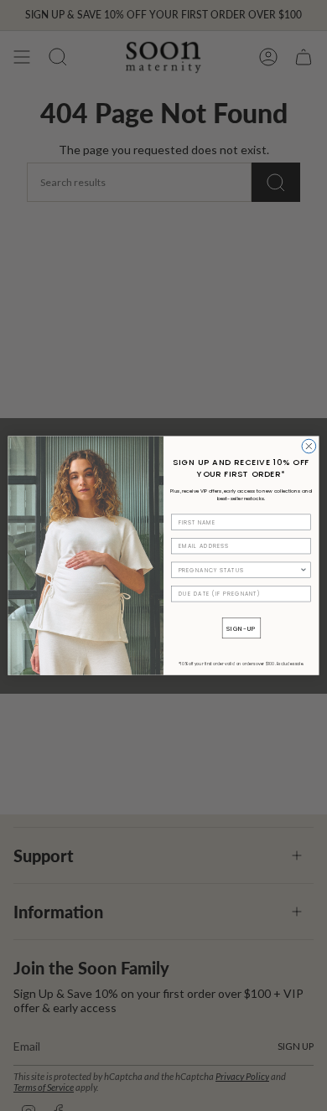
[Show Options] (303, 569)
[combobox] (239, 569)
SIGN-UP (241, 627)
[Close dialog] (309, 446)
